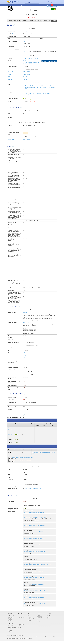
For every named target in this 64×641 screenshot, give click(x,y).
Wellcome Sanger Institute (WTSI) (30, 58)
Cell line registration (32, 618)
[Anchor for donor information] (21, 107)
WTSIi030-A (25, 31)
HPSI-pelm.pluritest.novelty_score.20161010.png (20, 460)
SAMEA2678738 (26, 71)
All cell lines (10, 617)
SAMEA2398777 (26, 139)
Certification (30, 617)
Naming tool (40, 618)
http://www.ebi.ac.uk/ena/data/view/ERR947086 (34, 545)
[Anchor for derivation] (19, 306)
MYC (25, 357)
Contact (39, 621)
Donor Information (17, 20)
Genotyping (53, 20)
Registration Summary (52, 6)
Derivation (31, 20)
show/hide (17, 49)
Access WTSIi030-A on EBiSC (50, 61)
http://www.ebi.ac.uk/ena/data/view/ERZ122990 (34, 512)
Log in (48, 615)
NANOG (10, 434)
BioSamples (11, 71)
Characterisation (46, 20)
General (10, 20)
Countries (10, 628)
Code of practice (21, 617)
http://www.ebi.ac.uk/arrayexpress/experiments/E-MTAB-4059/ (37, 564)
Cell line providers (11, 625)
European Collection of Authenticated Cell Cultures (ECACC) (31, 63)
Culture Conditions (38, 20)
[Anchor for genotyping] (16, 495)
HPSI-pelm (25, 142)
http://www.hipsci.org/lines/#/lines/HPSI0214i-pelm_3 (35, 517)
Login (55, 2)
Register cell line (11, 615)
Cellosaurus (11, 77)
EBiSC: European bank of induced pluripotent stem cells (37, 93)
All (10, 618)
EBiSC (24, 61)
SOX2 (25, 354)
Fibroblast (25, 312)
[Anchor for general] (14, 25)
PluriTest (10, 446)
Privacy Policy (45, 5)
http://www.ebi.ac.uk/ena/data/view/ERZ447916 (34, 571)
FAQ (28, 615)
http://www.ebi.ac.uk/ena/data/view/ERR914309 (34, 590)
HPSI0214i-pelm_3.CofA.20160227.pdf (32, 488)
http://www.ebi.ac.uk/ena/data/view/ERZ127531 (34, 532)
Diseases (10, 630)
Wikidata (10, 79)
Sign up (49, 617)
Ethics (24, 20)
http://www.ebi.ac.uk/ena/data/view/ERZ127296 (34, 597)
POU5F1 (26, 353)
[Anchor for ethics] (13, 146)
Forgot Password (51, 618)
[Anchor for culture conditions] (25, 394)
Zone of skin (25, 322)
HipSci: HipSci (28, 95)
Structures (40, 617)
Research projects (12, 627)
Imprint (19, 627)
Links (19, 618)
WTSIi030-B (26, 42)
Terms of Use (21, 625)
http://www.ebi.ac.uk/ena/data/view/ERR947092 (34, 538)
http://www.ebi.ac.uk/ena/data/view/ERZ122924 (34, 525)
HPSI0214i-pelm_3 (27, 74)
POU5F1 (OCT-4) (10, 428)
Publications (10, 631)
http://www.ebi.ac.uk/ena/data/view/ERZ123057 (34, 558)
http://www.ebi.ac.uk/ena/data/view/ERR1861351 (34, 603)
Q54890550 (25, 79)
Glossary (30, 620)
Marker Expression (12, 420)
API (38, 620)
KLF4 (25, 356)
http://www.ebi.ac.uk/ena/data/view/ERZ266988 (34, 584)
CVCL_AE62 (26, 77)
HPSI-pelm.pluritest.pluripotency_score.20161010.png (21, 457)
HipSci (9, 74)
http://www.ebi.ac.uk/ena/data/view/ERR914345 (34, 551)
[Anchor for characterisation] (23, 415)
